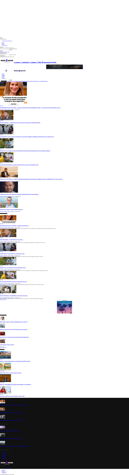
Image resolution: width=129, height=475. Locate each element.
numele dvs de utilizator (13, 48)
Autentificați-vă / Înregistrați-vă (7, 40)
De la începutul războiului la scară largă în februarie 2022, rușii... (13, 281)
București (1, 105)
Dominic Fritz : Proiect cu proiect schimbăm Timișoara (11, 209)
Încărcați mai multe (3, 299)
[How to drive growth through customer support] (2, 428)
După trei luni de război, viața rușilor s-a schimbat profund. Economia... (15, 446)
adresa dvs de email (12, 54)
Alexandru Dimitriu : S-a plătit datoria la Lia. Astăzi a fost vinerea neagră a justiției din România (20, 122)
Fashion (3, 74)
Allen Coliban (2, 370)
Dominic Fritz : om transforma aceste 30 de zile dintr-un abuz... (13, 267)
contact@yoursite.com (8, 467)
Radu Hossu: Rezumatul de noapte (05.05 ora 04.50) (11, 438)
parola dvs (11, 49)
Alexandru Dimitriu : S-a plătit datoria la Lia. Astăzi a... (11, 239)
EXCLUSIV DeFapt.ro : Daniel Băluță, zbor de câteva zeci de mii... (14, 295)
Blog (3, 42)
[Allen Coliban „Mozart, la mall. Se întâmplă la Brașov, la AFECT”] (2, 319)
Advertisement (4, 471)
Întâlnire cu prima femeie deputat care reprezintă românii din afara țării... (15, 361)
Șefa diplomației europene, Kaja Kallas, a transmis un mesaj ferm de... (14, 225)
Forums (3, 43)
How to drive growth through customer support (10, 430)
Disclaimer (3, 470)
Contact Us (4, 472)
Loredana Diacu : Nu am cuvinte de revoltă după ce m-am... (12, 253)
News (3, 73)
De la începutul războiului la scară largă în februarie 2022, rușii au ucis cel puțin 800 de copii (19, 164)
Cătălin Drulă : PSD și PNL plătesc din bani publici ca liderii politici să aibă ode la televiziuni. (19, 194)
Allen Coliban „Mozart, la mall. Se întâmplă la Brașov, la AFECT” (14, 321)
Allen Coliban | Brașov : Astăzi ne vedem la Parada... (11, 372)
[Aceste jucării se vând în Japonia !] (2, 342)
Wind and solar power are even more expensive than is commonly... (14, 329)
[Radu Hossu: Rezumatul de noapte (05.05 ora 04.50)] (2, 436)
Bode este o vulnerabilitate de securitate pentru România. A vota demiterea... (15, 384)
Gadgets (3, 75)
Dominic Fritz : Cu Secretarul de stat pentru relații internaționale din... (14, 337)
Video (3, 77)
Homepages (4, 78)
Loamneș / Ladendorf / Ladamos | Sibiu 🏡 (7, 109)
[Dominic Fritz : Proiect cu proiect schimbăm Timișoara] (9, 207)
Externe (1, 359)
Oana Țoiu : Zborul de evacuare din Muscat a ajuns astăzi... (12, 396)
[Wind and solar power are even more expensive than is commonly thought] (2, 327)
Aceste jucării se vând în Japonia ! (7, 344)
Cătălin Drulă (2, 382)
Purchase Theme (4, 45)
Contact (3, 44)
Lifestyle (3, 76)
